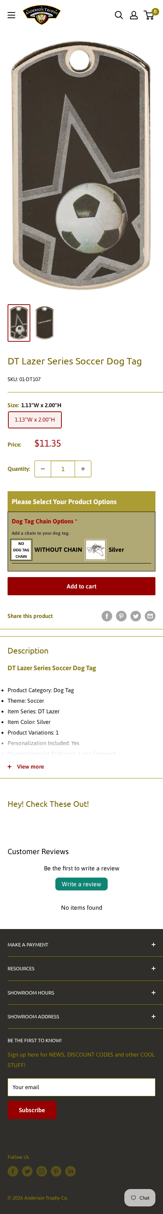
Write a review (81, 884)
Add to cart (81, 586)
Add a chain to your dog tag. (40, 533)
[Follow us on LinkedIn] (70, 1171)
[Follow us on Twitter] (27, 1171)
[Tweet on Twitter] (135, 615)
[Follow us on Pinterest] (56, 1171)
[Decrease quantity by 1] (43, 469)
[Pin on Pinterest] (121, 615)
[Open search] (119, 15)
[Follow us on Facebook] (13, 1171)
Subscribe (32, 1110)
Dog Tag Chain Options (44, 527)
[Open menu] (11, 15)
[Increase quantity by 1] (83, 469)
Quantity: (19, 468)
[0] (149, 15)
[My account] (134, 15)
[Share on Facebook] (107, 615)
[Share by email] (150, 615)
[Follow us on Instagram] (41, 1171)
